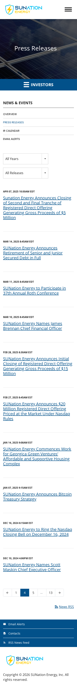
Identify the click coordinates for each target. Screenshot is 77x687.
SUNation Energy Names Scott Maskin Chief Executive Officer (32, 567)
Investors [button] (41, 84)
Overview (10, 114)
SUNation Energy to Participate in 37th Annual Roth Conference (34, 290)
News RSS (64, 607)
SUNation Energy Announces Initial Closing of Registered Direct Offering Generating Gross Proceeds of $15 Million (37, 366)
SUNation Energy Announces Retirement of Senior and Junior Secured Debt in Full (33, 253)
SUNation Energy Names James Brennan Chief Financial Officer (32, 326)
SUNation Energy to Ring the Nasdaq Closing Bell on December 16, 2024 (37, 532)
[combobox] (25, 158)
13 (52, 592)
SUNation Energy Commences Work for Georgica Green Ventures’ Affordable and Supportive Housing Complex (37, 456)
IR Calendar (11, 131)
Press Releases (13, 122)
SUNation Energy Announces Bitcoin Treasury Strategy (37, 496)
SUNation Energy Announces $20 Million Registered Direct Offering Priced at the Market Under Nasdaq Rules (36, 411)
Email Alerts (11, 139)
